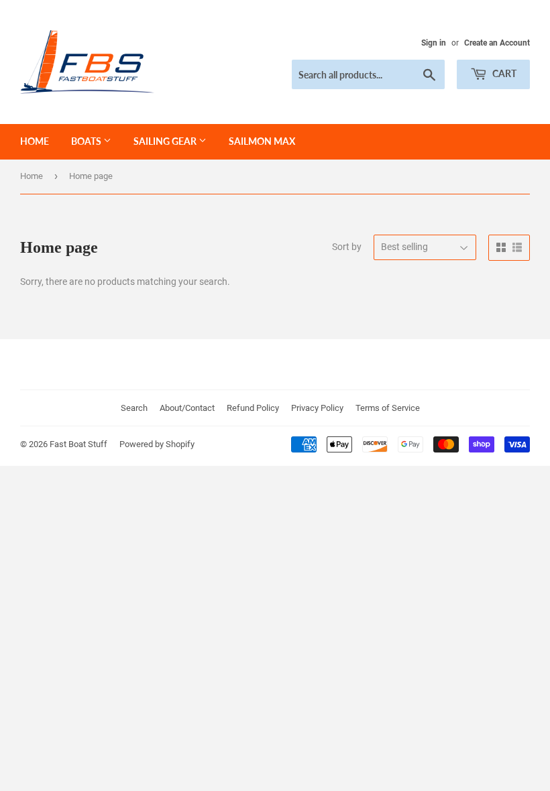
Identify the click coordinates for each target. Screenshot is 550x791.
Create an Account (497, 43)
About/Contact (187, 408)
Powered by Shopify (157, 444)
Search (134, 408)
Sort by (347, 246)
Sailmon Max (262, 141)
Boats (87, 141)
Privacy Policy (317, 408)
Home (34, 141)
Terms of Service (387, 408)
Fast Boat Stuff (78, 444)
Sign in (433, 43)
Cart (503, 73)
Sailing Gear (166, 141)
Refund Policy (253, 408)
